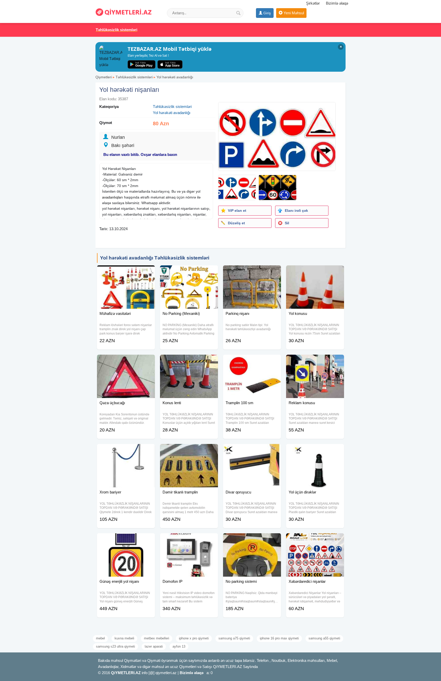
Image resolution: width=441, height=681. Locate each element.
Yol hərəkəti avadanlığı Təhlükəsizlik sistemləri (154, 258)
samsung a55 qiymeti (324, 638)
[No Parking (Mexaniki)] (189, 271)
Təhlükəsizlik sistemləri (134, 77)
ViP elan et (237, 210)
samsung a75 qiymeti (234, 638)
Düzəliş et (236, 223)
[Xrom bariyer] (126, 450)
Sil (287, 223)
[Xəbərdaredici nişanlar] (315, 539)
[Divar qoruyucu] (252, 450)
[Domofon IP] (189, 539)
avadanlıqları (112, 197)
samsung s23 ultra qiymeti (115, 646)
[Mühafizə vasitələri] (126, 271)
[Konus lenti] (189, 361)
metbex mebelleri (156, 638)
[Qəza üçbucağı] (126, 361)
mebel (100, 638)
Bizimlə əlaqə (337, 3)
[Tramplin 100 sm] (252, 361)
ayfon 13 (179, 646)
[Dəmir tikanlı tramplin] (189, 450)
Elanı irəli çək (296, 210)
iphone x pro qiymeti (194, 638)
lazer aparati (154, 646)
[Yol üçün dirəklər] (315, 450)
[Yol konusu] (315, 271)
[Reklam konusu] (315, 361)
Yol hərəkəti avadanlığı (174, 77)
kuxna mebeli (124, 638)
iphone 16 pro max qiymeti (279, 638)
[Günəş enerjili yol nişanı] (126, 539)
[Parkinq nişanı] (252, 271)
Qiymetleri (103, 77)
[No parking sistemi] (252, 539)
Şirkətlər (313, 3)
